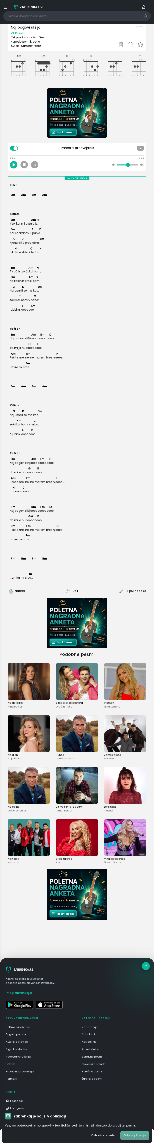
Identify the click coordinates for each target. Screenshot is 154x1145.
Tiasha (108, 810)
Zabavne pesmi (92, 1057)
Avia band (110, 758)
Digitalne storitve (16, 1049)
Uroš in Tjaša (64, 707)
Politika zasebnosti (18, 1027)
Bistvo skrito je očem (69, 807)
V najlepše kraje (114, 859)
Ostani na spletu (103, 1135)
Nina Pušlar (15, 707)
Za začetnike (90, 1049)
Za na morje (90, 1027)
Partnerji (11, 1079)
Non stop (13, 859)
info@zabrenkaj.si (19, 993)
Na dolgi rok (15, 703)
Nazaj (139, 27)
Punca (60, 755)
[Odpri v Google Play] (19, 1004)
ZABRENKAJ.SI (23, 969)
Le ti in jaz (110, 807)
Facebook (16, 1101)
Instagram (17, 1108)
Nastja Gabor (112, 862)
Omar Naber (64, 810)
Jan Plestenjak (65, 758)
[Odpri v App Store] (49, 1004)
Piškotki (10, 1064)
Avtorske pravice (17, 1042)
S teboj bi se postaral (69, 703)
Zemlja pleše (112, 755)
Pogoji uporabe (16, 1034)
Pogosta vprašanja (18, 1057)
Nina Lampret (112, 707)
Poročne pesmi (92, 1071)
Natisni (20, 591)
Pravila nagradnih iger (20, 1071)
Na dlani (13, 755)
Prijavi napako (136, 591)
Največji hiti (89, 1042)
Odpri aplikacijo (135, 1135)
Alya (59, 862)
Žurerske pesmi (92, 1079)
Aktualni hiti (89, 1034)
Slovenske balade (93, 1064)
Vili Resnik (17, 33)
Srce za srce (64, 859)
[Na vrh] (146, 966)
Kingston (13, 862)
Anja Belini (14, 758)
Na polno (14, 807)
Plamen (109, 703)
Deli (75, 591)
